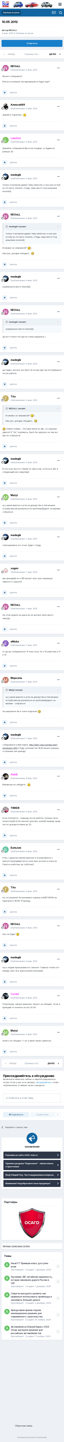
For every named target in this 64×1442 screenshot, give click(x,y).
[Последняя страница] (60, 54)
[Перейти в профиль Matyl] (5, 497)
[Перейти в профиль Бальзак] (5, 849)
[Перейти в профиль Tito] (5, 398)
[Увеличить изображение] (24, 114)
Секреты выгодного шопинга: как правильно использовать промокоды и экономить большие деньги (31, 1296)
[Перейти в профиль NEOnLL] (5, 68)
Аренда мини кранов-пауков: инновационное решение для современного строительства (27, 1313)
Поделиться (17, 1114)
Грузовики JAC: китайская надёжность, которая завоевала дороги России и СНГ (32, 1280)
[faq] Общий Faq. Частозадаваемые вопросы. (29, 1175)
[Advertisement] (32, 1380)
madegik (16, 174)
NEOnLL (13, 30)
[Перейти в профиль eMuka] (5, 643)
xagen (14, 568)
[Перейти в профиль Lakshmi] (5, 140)
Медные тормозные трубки (16, 1246)
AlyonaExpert (17, 1269)
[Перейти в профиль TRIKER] (5, 810)
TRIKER (15, 807)
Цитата (13, 92)
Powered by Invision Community (32, 1437)
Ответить (32, 43)
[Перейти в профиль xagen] (5, 570)
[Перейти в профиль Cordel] (5, 996)
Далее (52, 54)
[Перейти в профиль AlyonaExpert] (7, 1264)
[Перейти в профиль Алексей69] (5, 107)
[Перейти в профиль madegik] (5, 176)
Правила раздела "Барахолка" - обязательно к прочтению (29, 1165)
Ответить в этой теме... (21, 1098)
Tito (13, 396)
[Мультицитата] (4, 92)
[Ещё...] (58, 68)
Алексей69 (18, 104)
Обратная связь (23, 1425)
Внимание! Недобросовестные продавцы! (27, 1183)
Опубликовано (24, 70)
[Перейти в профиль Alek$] (5, 776)
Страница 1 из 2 (32, 54)
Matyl (14, 495)
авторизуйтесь (43, 1082)
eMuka (15, 641)
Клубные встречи (24, 33)
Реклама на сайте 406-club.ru (21, 1155)
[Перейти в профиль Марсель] (5, 680)
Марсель (16, 678)
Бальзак (16, 847)
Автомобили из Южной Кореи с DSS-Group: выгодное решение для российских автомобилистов (30, 1330)
